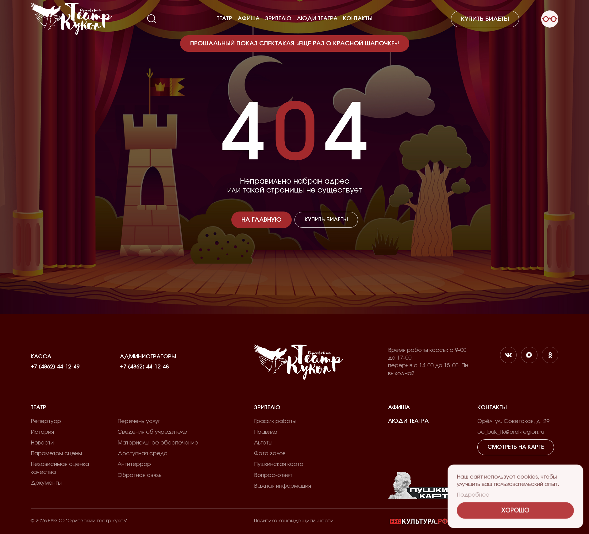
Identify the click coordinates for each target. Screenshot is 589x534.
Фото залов (270, 453)
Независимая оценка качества (60, 468)
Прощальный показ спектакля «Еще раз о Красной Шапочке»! (294, 43)
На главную (261, 220)
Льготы (263, 443)
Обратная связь (139, 475)
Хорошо (515, 510)
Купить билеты (485, 19)
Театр (224, 18)
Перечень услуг (138, 421)
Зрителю (278, 18)
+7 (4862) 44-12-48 (144, 367)
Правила (265, 432)
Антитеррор (134, 464)
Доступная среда (142, 453)
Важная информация (282, 486)
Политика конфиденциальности (293, 520)
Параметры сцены (56, 453)
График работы (275, 421)
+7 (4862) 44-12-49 (55, 367)
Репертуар (46, 421)
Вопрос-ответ (273, 475)
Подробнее (472, 495)
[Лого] (71, 19)
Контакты (357, 18)
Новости (42, 443)
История (42, 432)
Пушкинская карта (278, 464)
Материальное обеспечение (157, 443)
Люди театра (317, 18)
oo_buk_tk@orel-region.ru (510, 432)
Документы (46, 483)
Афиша (249, 18)
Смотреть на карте (515, 447)
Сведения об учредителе (152, 432)
